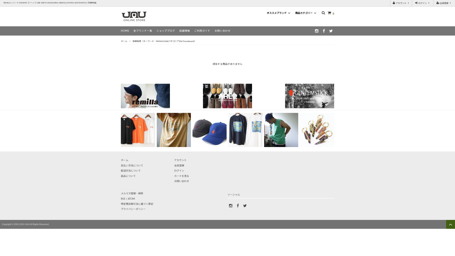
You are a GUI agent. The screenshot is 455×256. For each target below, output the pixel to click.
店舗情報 (184, 31)
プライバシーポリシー (133, 209)
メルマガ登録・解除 (132, 193)
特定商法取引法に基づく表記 (137, 204)
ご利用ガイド (202, 31)
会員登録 (444, 3)
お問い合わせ (223, 31)
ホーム (124, 41)
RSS (123, 199)
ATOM (131, 199)
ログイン (422, 3)
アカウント (401, 3)
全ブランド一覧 (142, 31)
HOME (125, 31)
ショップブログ (165, 31)
